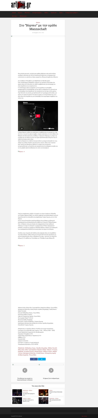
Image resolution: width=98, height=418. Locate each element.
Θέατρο (20, 12)
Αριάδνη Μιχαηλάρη (42, 348)
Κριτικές (14, 16)
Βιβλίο (46, 12)
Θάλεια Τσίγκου (48, 351)
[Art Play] (21, 5)
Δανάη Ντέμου (39, 351)
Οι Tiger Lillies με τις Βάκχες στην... (28, 400)
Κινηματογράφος (37, 12)
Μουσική (27, 12)
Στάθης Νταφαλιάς (23, 355)
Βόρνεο (50, 349)
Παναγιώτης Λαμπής (51, 353)
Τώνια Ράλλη (33, 355)
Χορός (60, 12)
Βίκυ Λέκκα (21, 349)
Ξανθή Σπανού (40, 353)
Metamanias (23, 16)
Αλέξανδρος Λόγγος (31, 348)
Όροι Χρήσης (84, 416)
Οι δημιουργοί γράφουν (71, 12)
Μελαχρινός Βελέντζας (30, 353)
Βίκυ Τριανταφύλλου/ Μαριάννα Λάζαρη (36, 349)
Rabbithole (21, 348)
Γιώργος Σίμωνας (29, 351)
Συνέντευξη (25, 392)
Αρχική (14, 12)
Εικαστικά (53, 12)
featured (25, 398)
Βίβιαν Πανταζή (53, 348)
